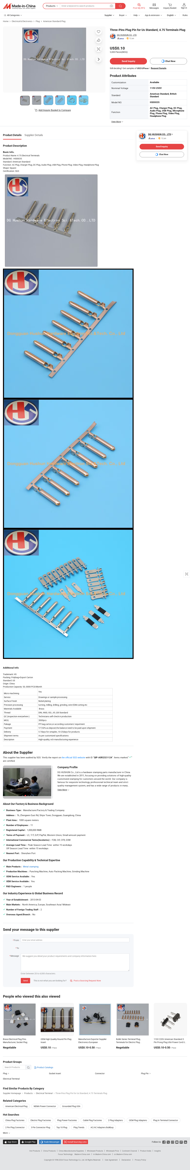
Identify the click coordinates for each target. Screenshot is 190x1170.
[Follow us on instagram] (172, 1141)
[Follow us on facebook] (164, 1141)
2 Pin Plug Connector (15, 1127)
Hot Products (34, 1151)
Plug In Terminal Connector (165, 1120)
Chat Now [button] (170, 61)
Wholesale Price (112, 1151)
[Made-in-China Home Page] (19, 6)
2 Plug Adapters (115, 1120)
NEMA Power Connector (45, 1106)
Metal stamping (30, 866)
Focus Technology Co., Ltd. (74, 1160)
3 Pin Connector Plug (40, 1127)
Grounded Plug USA (71, 1106)
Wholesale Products (95, 1151)
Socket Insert (55, 1073)
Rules (185, 15)
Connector (100, 1073)
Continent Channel (129, 1151)
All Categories (13, 15)
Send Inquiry (128, 61)
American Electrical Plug (16, 1106)
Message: (15, 955)
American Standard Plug (54, 21)
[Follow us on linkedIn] (185, 1141)
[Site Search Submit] (120, 6)
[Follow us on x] (168, 1141)
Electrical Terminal (11, 1078)
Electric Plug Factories (41, 1120)
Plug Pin (145, 1073)
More (5, 1132)
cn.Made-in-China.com (123, 1154)
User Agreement (111, 1160)
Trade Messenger (50, 1141)
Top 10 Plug (61, 1127)
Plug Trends (78, 1127)
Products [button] (50, 6)
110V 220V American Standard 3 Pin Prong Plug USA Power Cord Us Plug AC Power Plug (170, 1042)
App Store (10, 1141)
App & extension (152, 15)
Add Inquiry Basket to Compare (54, 110)
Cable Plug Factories (92, 1120)
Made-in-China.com (82, 1154)
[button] (111, 6)
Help (135, 15)
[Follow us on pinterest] (181, 1141)
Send (25, 980)
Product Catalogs (45, 1067)
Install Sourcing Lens (77, 1141)
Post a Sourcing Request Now (85, 980)
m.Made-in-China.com (102, 1154)
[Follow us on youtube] (176, 1141)
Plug (38, 21)
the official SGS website (73, 757)
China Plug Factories (14, 1120)
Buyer (122, 15)
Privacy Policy (140, 1160)
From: (16, 940)
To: (18, 948)
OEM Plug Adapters (138, 1120)
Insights (157, 1151)
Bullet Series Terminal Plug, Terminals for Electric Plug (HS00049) (128, 1042)
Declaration (126, 1160)
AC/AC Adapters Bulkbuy (102, 1127)
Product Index (145, 1151)
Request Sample (158, 68)
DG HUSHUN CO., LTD (127, 35)
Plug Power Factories (67, 1120)
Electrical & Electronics (22, 21)
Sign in (184, 7)
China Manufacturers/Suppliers (71, 1151)
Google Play (29, 1141)
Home (5, 21)
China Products (49, 1151)
